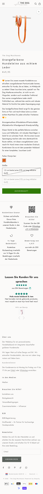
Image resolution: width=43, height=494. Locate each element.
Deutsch (32, 474)
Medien (5, 382)
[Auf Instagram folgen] (9, 467)
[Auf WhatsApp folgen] (26, 467)
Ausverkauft (21, 191)
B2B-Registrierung (8, 418)
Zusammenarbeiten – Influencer (14, 406)
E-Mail (13, 370)
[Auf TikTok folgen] (20, 467)
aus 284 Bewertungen (20, 288)
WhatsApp (24, 370)
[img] (21, 285)
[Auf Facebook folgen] (3, 467)
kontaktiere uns (7, 394)
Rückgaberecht (7, 398)
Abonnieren (11, 459)
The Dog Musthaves (11, 56)
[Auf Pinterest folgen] (15, 467)
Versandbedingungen (10, 402)
